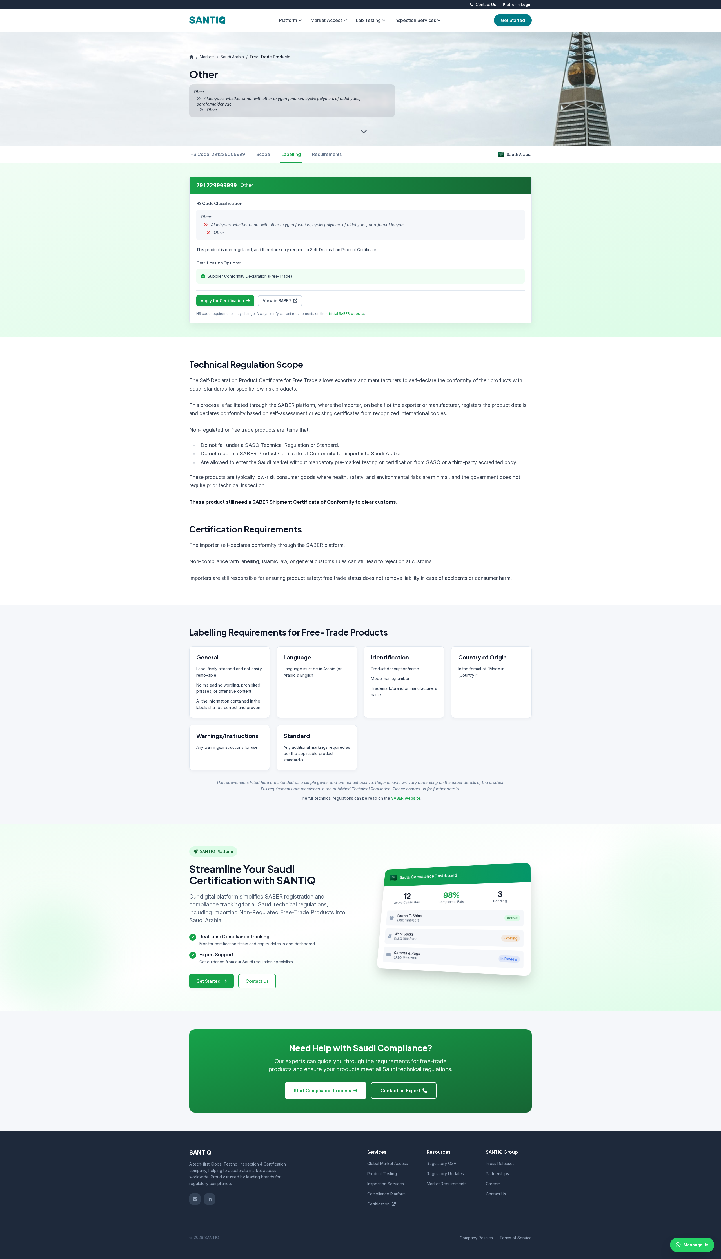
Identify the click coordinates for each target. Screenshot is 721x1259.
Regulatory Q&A (441, 1163)
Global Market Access (387, 1163)
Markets (207, 56)
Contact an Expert (400, 1090)
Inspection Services (385, 1183)
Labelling (291, 154)
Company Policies (476, 1237)
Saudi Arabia (232, 56)
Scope (263, 154)
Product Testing (382, 1173)
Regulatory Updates (445, 1173)
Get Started (513, 20)
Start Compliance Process (322, 1090)
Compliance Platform (386, 1193)
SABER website (405, 798)
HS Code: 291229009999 (217, 154)
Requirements (327, 154)
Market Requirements (446, 1183)
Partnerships (497, 1173)
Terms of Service (516, 1237)
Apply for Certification (222, 300)
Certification (379, 1204)
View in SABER (277, 300)
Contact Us (257, 981)
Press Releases (500, 1163)
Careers (493, 1183)
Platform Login (517, 4)
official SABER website (345, 313)
